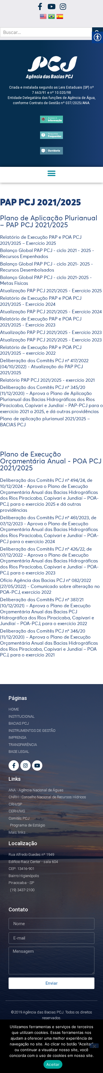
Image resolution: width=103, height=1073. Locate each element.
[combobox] (46, 32)
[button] (51, 173)
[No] (94, 1045)
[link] (40, 6)
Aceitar (53, 1064)
